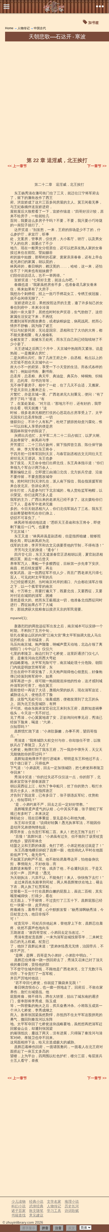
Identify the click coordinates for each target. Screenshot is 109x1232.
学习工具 (54, 1211)
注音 (58, 1228)
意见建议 (36, 1215)
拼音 (45, 1228)
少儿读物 (18, 1201)
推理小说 (72, 1201)
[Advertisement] (54, 98)
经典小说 (36, 1201)
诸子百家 (18, 1211)
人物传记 (23, 28)
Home (9, 28)
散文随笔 (36, 1211)
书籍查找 (18, 1215)
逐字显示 (28, 1228)
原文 (71, 1228)
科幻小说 (18, 1206)
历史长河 (72, 1206)
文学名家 (54, 1201)
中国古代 (40, 28)
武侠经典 (36, 1206)
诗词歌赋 (72, 1211)
